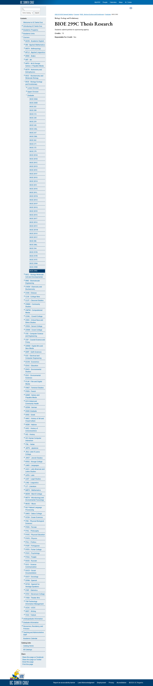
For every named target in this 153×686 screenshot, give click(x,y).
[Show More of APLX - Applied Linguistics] (24, 52)
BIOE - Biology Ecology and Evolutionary (33, 83)
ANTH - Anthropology (33, 49)
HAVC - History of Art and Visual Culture (34, 420)
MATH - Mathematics (33, 490)
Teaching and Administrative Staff (33, 633)
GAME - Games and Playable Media (32, 396)
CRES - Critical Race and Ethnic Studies (34, 321)
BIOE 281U (33, 222)
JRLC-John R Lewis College (32, 453)
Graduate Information (31, 623)
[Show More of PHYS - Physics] (24, 538)
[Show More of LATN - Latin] (24, 475)
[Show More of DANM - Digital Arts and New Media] (24, 345)
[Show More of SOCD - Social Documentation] (24, 570)
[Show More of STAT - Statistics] (24, 590)
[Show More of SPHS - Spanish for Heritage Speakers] (24, 584)
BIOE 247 (33, 133)
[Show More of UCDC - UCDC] (24, 607)
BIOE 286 (33, 241)
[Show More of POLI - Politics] (24, 542)
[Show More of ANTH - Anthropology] (24, 48)
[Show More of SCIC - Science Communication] (24, 564)
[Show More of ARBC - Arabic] (24, 55)
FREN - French (30, 391)
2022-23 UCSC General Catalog (64, 14)
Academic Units (29, 34)
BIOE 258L (33, 136)
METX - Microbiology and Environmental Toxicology (34, 499)
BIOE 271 (33, 144)
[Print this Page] (131, 8)
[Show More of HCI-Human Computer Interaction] (24, 438)
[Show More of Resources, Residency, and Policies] (22, 626)
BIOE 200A (33, 99)
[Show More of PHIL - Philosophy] (24, 530)
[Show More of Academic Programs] (22, 29)
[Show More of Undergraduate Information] (22, 618)
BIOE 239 (33, 122)
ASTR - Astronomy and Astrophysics (33, 71)
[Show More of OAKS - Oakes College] (24, 513)
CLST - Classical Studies (34, 300)
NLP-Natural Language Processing (33, 508)
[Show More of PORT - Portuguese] (24, 545)
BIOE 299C (33, 271)
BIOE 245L (33, 129)
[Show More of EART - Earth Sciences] (24, 351)
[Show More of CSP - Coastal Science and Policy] (24, 339)
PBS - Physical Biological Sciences (34, 522)
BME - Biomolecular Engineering (32, 282)
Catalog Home (28, 646)
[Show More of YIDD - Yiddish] (24, 615)
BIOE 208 (33, 110)
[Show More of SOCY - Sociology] (24, 576)
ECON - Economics (32, 362)
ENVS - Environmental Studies (33, 370)
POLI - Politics (30, 542)
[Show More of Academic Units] (22, 33)
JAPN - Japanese (31, 448)
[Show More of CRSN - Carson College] (24, 326)
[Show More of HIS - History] (24, 434)
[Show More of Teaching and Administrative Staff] (22, 632)
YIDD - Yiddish (30, 615)
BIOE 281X (33, 234)
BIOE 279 (33, 151)
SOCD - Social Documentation (30, 572)
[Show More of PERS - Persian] (24, 527)
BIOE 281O (34, 200)
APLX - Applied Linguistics (35, 52)
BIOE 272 (33, 148)
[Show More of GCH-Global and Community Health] (24, 401)
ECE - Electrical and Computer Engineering (33, 357)
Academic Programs (30, 30)
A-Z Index (128, 2)
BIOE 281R (33, 211)
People (105, 2)
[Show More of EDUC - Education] (24, 365)
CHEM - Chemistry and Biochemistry (33, 288)
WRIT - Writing (30, 611)
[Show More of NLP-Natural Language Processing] (24, 507)
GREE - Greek (30, 415)
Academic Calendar (30, 638)
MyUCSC (97, 2)
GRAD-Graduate (31, 411)
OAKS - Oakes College (33, 514)
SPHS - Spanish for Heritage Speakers (32, 585)
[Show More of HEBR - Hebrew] (24, 424)
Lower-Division (33, 88)
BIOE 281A (33, 155)
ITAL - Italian (30, 444)
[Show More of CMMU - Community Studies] (24, 304)
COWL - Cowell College (33, 316)
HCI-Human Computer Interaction (33, 439)
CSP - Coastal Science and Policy (35, 341)
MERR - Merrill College (33, 494)
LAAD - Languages (32, 465)
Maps (121, 2)
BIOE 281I (33, 185)
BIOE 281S (33, 215)
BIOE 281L (33, 193)
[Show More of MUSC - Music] (24, 503)
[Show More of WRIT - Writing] (24, 611)
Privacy (111, 683)
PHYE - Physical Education (35, 535)
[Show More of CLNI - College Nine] (24, 296)
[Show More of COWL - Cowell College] (24, 316)
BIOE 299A (33, 263)
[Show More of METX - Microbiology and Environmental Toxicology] (24, 497)
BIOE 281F (33, 174)
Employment (101, 683)
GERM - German (31, 407)
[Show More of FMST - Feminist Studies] (24, 387)
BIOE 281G (33, 178)
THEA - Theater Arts (32, 598)
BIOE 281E (33, 170)
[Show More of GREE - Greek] (24, 414)
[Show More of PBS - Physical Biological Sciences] (24, 521)
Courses (26, 37)
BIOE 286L (33, 245)
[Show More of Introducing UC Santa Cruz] (22, 26)
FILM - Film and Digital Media (33, 383)
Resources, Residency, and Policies (33, 627)
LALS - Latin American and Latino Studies (35, 470)
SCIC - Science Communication (31, 566)
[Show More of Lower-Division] (26, 87)
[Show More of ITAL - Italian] (24, 444)
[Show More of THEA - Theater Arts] (24, 597)
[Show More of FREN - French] (24, 391)
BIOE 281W (34, 230)
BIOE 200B (33, 103)
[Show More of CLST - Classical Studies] (24, 300)
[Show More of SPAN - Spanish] (24, 580)
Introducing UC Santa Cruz (32, 26)
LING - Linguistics (32, 483)
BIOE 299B (33, 267)
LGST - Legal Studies (33, 479)
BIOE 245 (33, 125)
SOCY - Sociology (31, 577)
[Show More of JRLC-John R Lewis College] (24, 451)
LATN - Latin (29, 475)
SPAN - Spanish (31, 580)
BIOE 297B (33, 256)
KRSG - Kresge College (33, 462)
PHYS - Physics (31, 538)
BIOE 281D (34, 166)
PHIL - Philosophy (32, 531)
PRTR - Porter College (33, 550)
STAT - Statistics (31, 590)
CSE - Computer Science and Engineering (34, 335)
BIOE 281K (33, 189)
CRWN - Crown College (33, 330)
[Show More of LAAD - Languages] (24, 465)
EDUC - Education (31, 366)
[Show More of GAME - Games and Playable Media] (24, 395)
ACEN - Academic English (34, 41)
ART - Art (28, 60)
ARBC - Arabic (30, 56)
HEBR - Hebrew (31, 425)
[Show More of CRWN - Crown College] (24, 329)
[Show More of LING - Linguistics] (24, 482)
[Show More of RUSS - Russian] (24, 560)
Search (37, 13)
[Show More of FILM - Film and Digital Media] (24, 381)
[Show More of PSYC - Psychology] (24, 553)
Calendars (113, 2)
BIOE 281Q (34, 207)
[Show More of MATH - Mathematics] (24, 490)
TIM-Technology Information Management (34, 602)
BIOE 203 (33, 107)
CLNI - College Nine (32, 297)
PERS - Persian (31, 527)
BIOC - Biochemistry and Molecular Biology (34, 77)
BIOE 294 (33, 248)
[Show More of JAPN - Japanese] (24, 448)
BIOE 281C (33, 163)
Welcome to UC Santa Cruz (33, 22)
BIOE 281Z (33, 237)
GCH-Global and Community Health (32, 402)
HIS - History (30, 434)
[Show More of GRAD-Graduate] (24, 411)
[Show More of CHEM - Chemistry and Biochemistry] (24, 286)
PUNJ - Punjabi (30, 557)
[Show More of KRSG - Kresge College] (24, 461)
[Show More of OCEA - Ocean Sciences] (24, 517)
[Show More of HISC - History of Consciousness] (24, 428)
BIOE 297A (33, 252)
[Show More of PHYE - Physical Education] (24, 534)
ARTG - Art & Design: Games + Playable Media (34, 64)
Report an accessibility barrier (64, 683)
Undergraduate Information (33, 619)
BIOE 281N (34, 196)
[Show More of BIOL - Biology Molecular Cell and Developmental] (24, 274)
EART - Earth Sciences (33, 352)
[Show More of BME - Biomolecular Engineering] (24, 280)
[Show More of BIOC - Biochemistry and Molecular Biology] (24, 75)
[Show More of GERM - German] (24, 407)
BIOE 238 (33, 118)
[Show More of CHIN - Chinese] (24, 292)
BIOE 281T (33, 219)
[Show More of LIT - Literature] (24, 486)
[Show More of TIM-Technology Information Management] (24, 601)
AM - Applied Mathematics (35, 45)
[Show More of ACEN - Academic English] (24, 41)
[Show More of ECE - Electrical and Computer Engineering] (24, 355)
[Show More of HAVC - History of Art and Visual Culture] (24, 418)
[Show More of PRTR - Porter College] (24, 549)
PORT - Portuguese (32, 546)
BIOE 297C (33, 260)
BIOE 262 (33, 140)
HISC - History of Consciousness (31, 429)
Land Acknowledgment (86, 683)
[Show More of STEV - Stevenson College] (24, 593)
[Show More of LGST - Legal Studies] (24, 478)
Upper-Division (32, 92)
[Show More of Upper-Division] (26, 91)
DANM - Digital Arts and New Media (34, 347)
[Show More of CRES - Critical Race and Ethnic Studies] (24, 320)
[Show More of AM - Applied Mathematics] (24, 44)
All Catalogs (27, 650)
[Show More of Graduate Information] (22, 622)
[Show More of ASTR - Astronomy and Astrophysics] (24, 69)
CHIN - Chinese (31, 293)
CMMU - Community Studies (32, 305)
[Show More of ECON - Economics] (24, 361)
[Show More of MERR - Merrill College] (24, 493)
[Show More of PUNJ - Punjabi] (24, 557)
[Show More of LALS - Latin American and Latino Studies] (24, 469)
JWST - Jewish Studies (34, 458)
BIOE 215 (33, 114)
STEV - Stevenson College (35, 594)
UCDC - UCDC (30, 608)
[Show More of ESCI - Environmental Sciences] (24, 375)
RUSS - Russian (31, 561)
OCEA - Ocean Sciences (34, 517)
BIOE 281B (33, 159)
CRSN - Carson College (33, 326)
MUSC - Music (30, 504)
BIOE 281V (33, 226)
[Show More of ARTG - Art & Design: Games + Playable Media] (24, 63)
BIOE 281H (34, 181)
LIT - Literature (30, 486)
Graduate (30, 95)
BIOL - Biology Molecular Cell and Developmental (34, 276)
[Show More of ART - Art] (24, 59)
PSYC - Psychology (32, 553)
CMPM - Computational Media (33, 311)
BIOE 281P (34, 204)
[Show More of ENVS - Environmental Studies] (24, 369)
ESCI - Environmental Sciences (33, 376)
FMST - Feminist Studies (34, 388)
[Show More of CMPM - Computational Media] (24, 310)
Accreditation (121, 683)
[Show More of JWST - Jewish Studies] (24, 457)
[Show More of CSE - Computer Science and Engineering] (24, 333)
